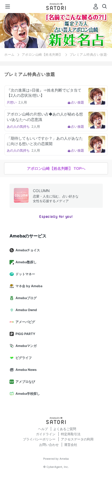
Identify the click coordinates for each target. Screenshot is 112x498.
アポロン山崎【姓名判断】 (42, 55)
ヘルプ (43, 429)
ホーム (9, 55)
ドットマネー (25, 274)
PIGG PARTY (25, 334)
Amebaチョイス (27, 250)
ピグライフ (23, 358)
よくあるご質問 (64, 429)
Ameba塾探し (26, 262)
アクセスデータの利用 (77, 439)
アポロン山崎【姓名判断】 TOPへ (56, 168)
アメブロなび (25, 382)
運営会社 (70, 445)
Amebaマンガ (26, 346)
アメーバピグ (25, 322)
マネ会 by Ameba (28, 286)
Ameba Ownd (26, 310)
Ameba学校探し (27, 393)
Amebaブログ (26, 298)
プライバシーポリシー (39, 439)
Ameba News (26, 370)
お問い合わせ (49, 445)
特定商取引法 (70, 434)
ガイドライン (46, 434)
